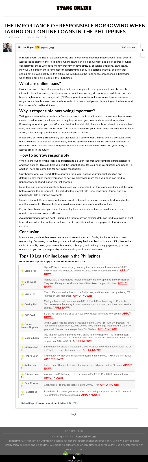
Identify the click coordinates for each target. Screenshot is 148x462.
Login (74, 414)
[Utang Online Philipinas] (74, 8)
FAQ (80, 431)
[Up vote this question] (142, 45)
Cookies (70, 431)
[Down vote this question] (142, 55)
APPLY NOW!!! (82, 295)
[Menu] (5, 8)
